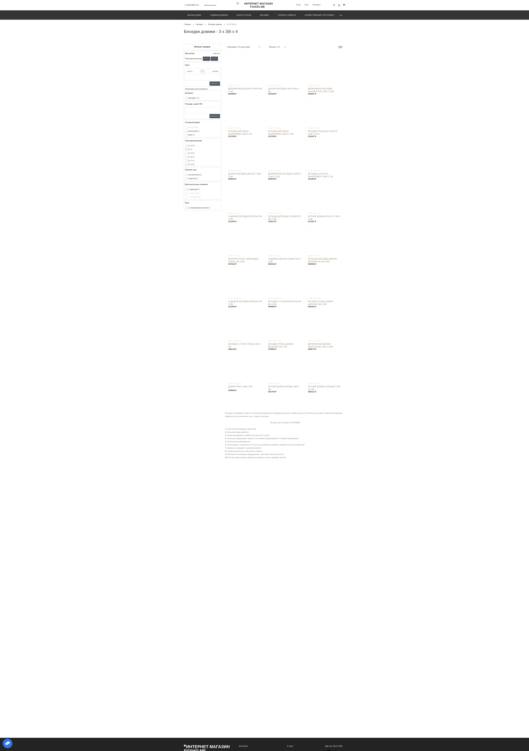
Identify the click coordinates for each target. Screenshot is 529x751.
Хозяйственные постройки (319, 15)
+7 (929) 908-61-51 (191, 5)
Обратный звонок (210, 5)
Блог (307, 5)
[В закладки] (262, 57)
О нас (298, 5)
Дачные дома (194, 15)
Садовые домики (219, 15)
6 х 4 (214, 59)
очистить (216, 53)
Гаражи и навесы (287, 15)
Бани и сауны (244, 15)
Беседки (264, 15)
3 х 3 (206, 59)
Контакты (316, 5)
